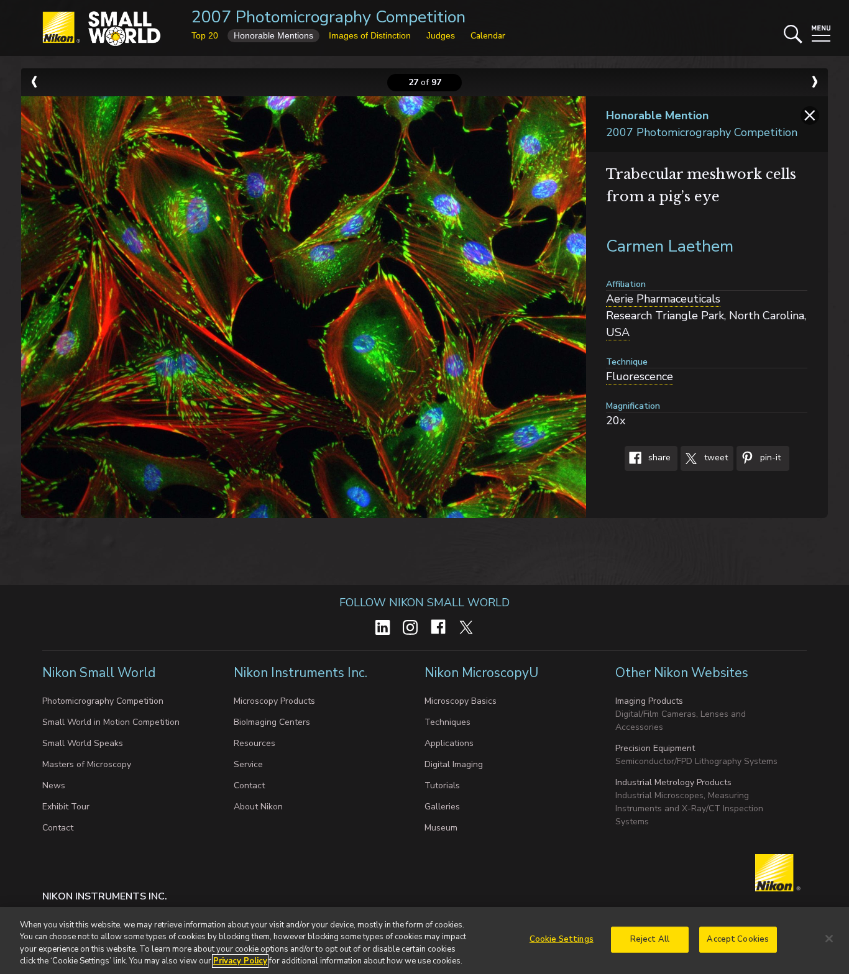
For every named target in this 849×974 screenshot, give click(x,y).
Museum (440, 828)
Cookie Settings (562, 939)
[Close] (829, 938)
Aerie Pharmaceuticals (663, 298)
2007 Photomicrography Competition (328, 17)
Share (658, 458)
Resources (254, 743)
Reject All (649, 939)
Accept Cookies (738, 939)
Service (248, 764)
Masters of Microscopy (86, 764)
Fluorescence (639, 376)
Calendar (487, 36)
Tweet (715, 458)
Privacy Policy (240, 961)
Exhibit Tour (65, 806)
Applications (449, 743)
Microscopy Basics (460, 701)
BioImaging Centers (272, 722)
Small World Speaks (82, 743)
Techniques (447, 722)
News (53, 785)
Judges (440, 35)
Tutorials (442, 785)
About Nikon (258, 806)
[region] (424, 940)
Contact (57, 828)
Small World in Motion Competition (111, 722)
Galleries (442, 806)
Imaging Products (649, 701)
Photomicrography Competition (102, 701)
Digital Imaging (453, 764)
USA (618, 332)
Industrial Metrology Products (673, 782)
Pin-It (769, 458)
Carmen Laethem (669, 246)
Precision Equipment (655, 748)
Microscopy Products (274, 701)
